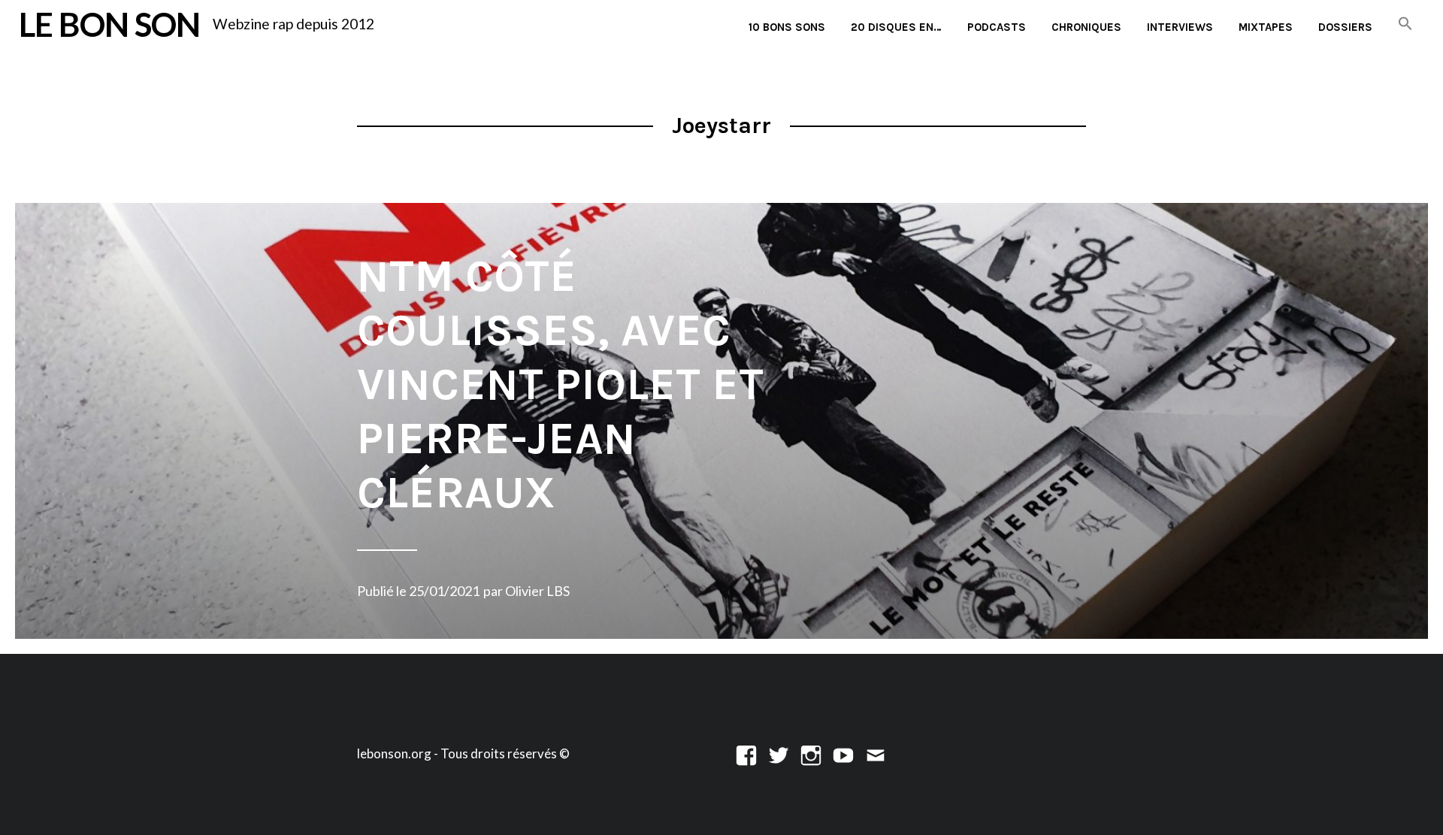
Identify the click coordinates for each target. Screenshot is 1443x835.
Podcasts (996, 27)
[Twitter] (778, 753)
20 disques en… (896, 27)
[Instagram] (811, 753)
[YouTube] (843, 753)
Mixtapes (1266, 27)
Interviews (1180, 27)
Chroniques (1086, 27)
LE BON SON (109, 24)
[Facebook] (746, 753)
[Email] (875, 753)
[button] (1405, 24)
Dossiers (1345, 27)
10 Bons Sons (787, 27)
